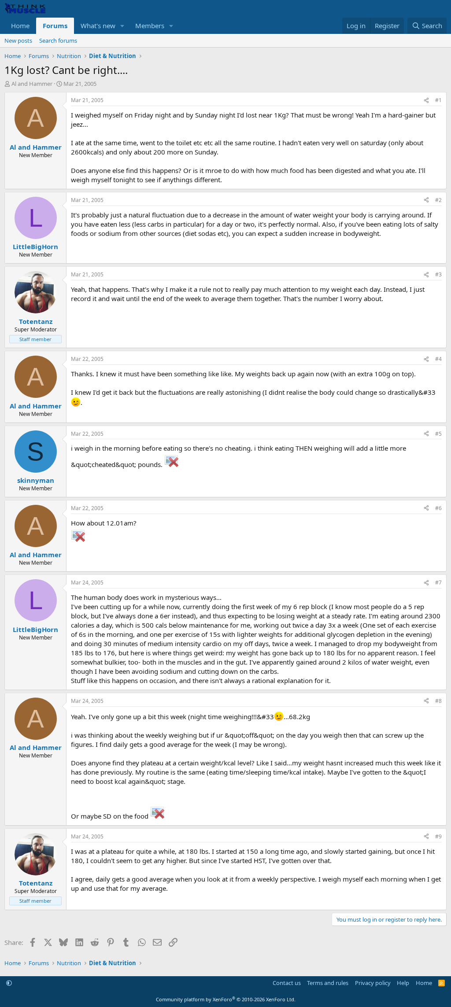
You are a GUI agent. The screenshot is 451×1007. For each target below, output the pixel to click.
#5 (438, 433)
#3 (438, 274)
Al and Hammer (31, 84)
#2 (438, 200)
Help (403, 983)
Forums (55, 25)
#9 (438, 836)
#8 (438, 701)
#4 (438, 359)
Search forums (58, 40)
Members (149, 25)
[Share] (426, 101)
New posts (18, 40)
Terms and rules (327, 983)
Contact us (287, 983)
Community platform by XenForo (226, 999)
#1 (438, 100)
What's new (98, 25)
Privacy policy (373, 983)
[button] (122, 26)
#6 (438, 508)
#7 (438, 582)
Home (20, 25)
